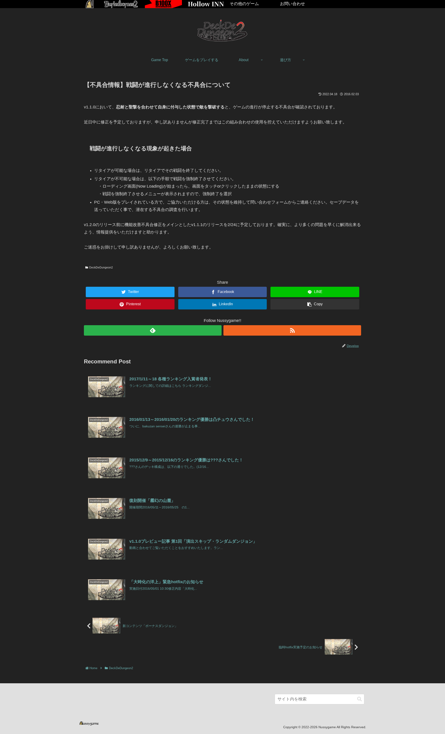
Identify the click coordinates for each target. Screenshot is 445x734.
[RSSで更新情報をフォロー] (292, 330)
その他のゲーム (244, 3)
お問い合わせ (292, 3)
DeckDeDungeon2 (101, 267)
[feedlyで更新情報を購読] (153, 330)
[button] (359, 699)
